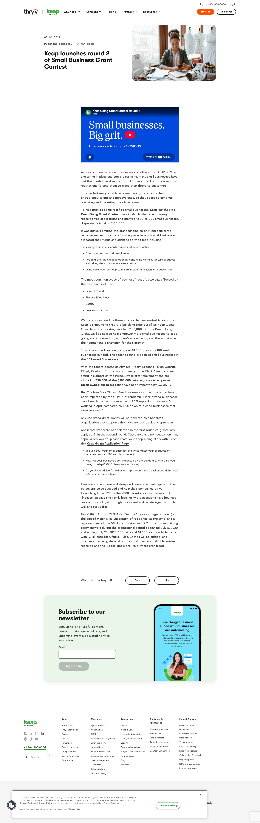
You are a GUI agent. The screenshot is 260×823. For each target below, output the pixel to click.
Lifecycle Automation (131, 734)
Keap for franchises (160, 746)
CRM (93, 734)
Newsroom (67, 743)
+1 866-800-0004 (35, 747)
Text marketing (98, 773)
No (167, 580)
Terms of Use (74, 809)
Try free (205, 11)
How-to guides (128, 756)
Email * (62, 647)
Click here (95, 537)
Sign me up (74, 666)
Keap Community (187, 746)
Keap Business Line (100, 751)
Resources (150, 11)
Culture (65, 738)
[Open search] (201, 4)
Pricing (112, 11)
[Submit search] (28, 757)
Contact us (67, 760)
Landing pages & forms (102, 756)
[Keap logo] (41, 12)
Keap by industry (70, 747)
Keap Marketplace (188, 751)
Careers (66, 734)
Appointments (98, 725)
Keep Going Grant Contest (100, 214)
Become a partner (159, 729)
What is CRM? (127, 730)
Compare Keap (69, 751)
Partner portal (157, 733)
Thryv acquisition (70, 730)
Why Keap (70, 11)
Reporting (96, 764)
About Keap (67, 725)
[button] (11, 805)
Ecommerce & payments (103, 738)
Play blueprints (186, 759)
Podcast (125, 764)
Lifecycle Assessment (132, 738)
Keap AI (124, 743)
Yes (137, 580)
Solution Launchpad (160, 751)
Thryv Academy (187, 742)
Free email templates (131, 747)
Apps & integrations (160, 742)
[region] (109, 804)
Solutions (92, 11)
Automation (97, 730)
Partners (128, 11)
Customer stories (70, 756)
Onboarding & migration (191, 755)
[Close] (200, 794)
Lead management (100, 760)
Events (124, 725)
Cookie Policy (45, 803)
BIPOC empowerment (190, 764)
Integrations (97, 747)
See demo (226, 11)
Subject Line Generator (133, 751)
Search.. (35, 757)
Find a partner (157, 738)
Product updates (188, 768)
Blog (123, 760)
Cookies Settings (168, 805)
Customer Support (188, 733)
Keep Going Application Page (108, 443)
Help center (185, 738)
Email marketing (99, 743)
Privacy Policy (27, 803)
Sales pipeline (98, 769)
